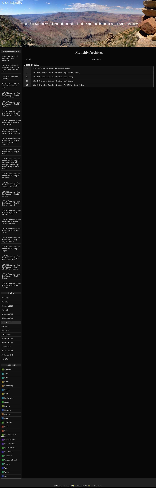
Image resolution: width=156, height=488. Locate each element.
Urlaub (6, 426)
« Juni (28, 59)
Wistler (6, 472)
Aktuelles (7, 369)
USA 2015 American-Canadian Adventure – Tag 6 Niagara (11, 249)
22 (27, 73)
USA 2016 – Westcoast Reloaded (10, 78)
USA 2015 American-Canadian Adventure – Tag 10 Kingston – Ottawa (11, 212)
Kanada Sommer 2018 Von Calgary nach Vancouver (10, 58)
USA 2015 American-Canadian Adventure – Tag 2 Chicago (11, 285)
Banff (6, 378)
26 (27, 81)
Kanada (7, 406)
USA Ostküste (9, 443)
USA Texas (8, 452)
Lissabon (7, 410)
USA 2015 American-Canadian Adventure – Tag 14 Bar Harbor (11, 176)
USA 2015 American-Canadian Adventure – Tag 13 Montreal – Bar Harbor (11, 185)
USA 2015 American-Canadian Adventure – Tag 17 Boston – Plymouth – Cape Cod (11, 141)
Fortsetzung (8, 386)
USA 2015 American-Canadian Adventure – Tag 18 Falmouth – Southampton (11, 131)
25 (27, 77)
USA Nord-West (9, 439)
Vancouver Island (10, 460)
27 (27, 85)
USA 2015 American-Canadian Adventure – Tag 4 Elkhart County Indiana (11, 267)
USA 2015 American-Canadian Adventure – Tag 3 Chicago (11, 276)
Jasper (6, 402)
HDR (6, 394)
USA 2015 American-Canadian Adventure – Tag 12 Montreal (11, 194)
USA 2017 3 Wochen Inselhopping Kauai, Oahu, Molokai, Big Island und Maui (10, 68)
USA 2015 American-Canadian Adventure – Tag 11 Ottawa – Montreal (11, 203)
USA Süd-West (9, 448)
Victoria (7, 464)
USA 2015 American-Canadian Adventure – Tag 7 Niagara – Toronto (11, 239)
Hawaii (6, 390)
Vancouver (8, 456)
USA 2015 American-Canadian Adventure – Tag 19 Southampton (11, 122)
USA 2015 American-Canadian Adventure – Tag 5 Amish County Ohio (11, 258)
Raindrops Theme (96, 486)
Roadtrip (7, 414)
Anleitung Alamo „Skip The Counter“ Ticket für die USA (11, 86)
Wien (6, 468)
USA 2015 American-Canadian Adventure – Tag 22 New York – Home (11, 95)
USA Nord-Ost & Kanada (8, 436)
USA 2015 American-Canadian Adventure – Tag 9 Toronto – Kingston (11, 221)
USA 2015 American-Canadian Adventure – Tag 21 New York (11, 104)
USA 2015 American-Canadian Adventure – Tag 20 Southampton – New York (11, 113)
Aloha (6, 373)
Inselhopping (8, 398)
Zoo (5, 476)
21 (27, 68)
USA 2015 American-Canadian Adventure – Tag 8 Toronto (11, 230)
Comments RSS (82, 486)
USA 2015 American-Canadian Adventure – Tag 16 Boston (11, 152)
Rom (6, 418)
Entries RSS (68, 486)
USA (6, 430)
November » (96, 59)
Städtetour (8, 422)
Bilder (6, 382)
